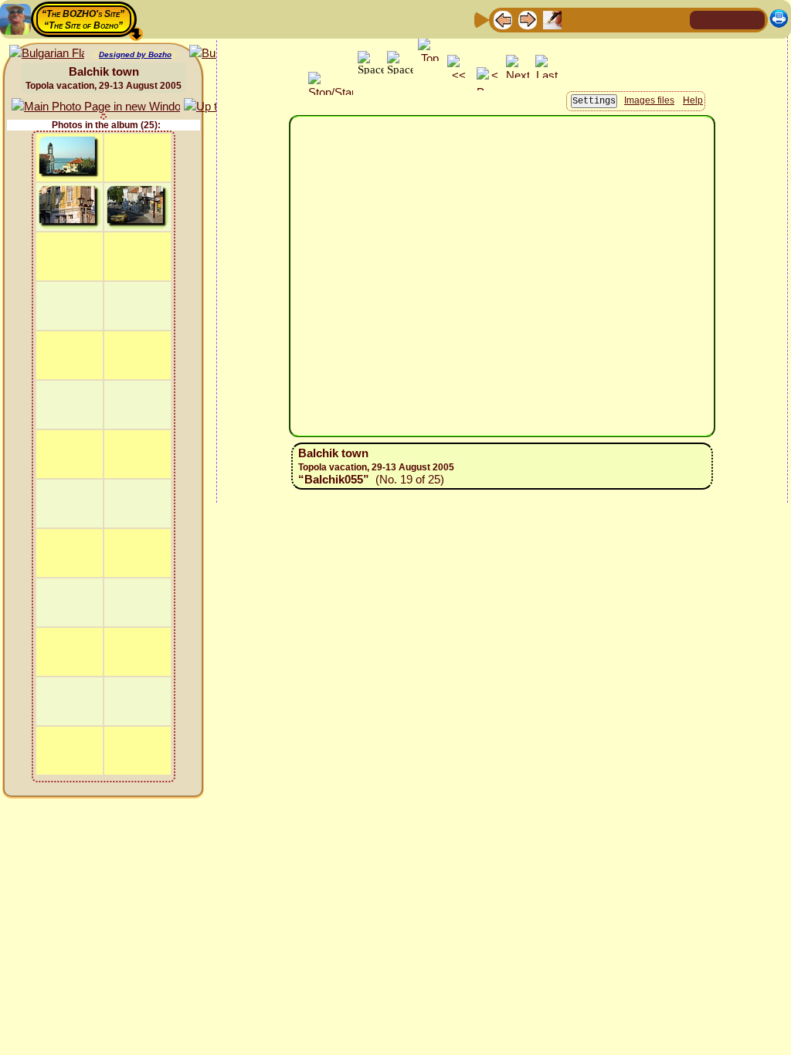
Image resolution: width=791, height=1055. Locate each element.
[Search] (676, 18)
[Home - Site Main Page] (703, 18)
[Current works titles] (601, 18)
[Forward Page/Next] (527, 18)
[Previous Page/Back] (503, 18)
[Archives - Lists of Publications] (552, 18)
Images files (649, 100)
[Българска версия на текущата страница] (47, 53)
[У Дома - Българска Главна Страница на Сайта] (752, 18)
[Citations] (577, 18)
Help (693, 100)
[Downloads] (651, 18)
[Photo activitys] (626, 18)
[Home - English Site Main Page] (727, 18)
